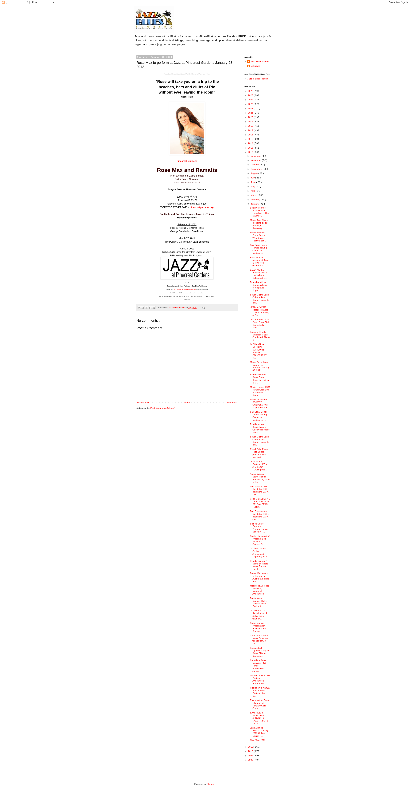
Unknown (255, 66)
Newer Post (143, 402)
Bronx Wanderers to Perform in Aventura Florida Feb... (259, 577)
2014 (251, 143)
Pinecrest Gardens (187, 161)
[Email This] (139, 307)
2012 (251, 152)
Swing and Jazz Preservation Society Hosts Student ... (258, 627)
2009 (251, 755)
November (256, 160)
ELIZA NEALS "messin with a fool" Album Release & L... (258, 273)
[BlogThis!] (142, 307)
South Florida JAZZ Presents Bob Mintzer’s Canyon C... (260, 540)
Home (187, 402)
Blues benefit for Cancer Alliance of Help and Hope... (259, 286)
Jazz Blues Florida (260, 61)
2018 (251, 126)
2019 (251, 121)
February (256, 199)
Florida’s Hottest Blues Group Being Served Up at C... (260, 378)
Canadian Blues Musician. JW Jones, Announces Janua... (258, 665)
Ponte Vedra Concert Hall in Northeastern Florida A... (258, 602)
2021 (251, 112)
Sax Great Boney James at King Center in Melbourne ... (258, 249)
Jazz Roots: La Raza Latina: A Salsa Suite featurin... (258, 614)
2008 (251, 760)
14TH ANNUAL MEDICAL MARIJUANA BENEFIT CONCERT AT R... (258, 351)
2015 (251, 139)
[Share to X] (146, 307)
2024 (251, 99)
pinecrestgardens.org (202, 207)
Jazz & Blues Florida (257, 78)
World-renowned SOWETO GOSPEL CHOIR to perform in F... (259, 403)
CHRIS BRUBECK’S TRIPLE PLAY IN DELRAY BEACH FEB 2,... (260, 502)
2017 (251, 130)
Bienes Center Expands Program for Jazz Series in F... (260, 527)
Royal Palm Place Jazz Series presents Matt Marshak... (259, 453)
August (254, 173)
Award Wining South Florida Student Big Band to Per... (260, 478)
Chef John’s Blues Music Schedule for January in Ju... (259, 639)
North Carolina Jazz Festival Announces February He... (260, 679)
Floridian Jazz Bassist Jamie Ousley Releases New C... (260, 428)
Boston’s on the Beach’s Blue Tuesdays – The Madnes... (259, 211)
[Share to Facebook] (150, 307)
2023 (251, 104)
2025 (251, 95)
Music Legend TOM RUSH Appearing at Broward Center (260, 391)
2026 (251, 91)
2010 (251, 751)
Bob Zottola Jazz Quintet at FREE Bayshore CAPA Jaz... (259, 490)
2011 (250, 746)
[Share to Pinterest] (153, 307)
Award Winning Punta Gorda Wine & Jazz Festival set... (258, 236)
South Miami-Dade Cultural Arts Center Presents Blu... (259, 298)
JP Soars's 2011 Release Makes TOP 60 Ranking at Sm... (259, 311)
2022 (251, 108)
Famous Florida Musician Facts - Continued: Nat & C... (260, 336)
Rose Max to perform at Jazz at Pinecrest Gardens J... (259, 261)
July (253, 177)
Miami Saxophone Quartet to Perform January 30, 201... (259, 366)
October (255, 164)
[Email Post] (203, 308)
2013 (251, 147)
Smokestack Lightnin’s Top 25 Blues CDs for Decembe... (260, 652)
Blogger (210, 784)
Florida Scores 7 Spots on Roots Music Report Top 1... (259, 565)
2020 (251, 117)
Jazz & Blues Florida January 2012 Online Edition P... (259, 731)
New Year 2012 (258, 740)
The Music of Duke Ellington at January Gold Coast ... (259, 704)
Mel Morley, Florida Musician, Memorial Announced (259, 589)
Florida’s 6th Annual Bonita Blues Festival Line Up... (260, 691)
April (253, 190)
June (253, 182)
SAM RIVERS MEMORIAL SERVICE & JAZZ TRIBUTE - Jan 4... (260, 718)
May (253, 186)
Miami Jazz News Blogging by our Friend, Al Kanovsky (259, 224)
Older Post (231, 402)
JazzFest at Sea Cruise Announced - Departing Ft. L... (260, 552)
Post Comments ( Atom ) (162, 408)
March (254, 195)
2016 (251, 134)
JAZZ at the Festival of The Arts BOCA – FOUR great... (258, 465)
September (256, 169)
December (256, 156)
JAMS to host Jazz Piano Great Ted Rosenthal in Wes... (259, 323)
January (255, 204)
